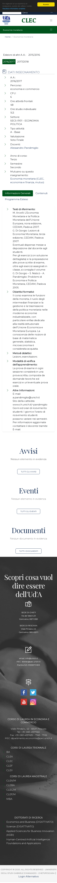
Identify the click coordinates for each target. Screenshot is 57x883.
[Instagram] (33, 701)
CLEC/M (11, 789)
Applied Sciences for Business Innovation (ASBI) (30, 833)
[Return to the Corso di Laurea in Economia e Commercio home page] (28, 20)
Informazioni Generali (17, 193)
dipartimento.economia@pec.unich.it (31, 738)
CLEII (9, 770)
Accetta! (46, 4)
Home (7, 37)
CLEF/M (11, 794)
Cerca (25, 12)
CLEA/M (11, 780)
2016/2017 (9, 61)
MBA (9, 798)
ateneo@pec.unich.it (31, 661)
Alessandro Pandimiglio (24, 147)
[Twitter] (33, 692)
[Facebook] (24, 692)
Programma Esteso (16, 199)
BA (8, 751)
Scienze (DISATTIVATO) (20, 826)
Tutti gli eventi (28, 511)
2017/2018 (23, 61)
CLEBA (10, 785)
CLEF (9, 765)
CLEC (9, 761)
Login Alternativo (28, 876)
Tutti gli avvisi (28, 471)
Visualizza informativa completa (13, 8)
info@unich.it (31, 658)
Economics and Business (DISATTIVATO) (30, 821)
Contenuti (41, 193)
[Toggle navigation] (52, 12)
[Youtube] (24, 701)
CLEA (9, 756)
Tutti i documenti (28, 551)
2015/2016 (34, 54)
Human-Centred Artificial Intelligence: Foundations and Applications (28, 841)
